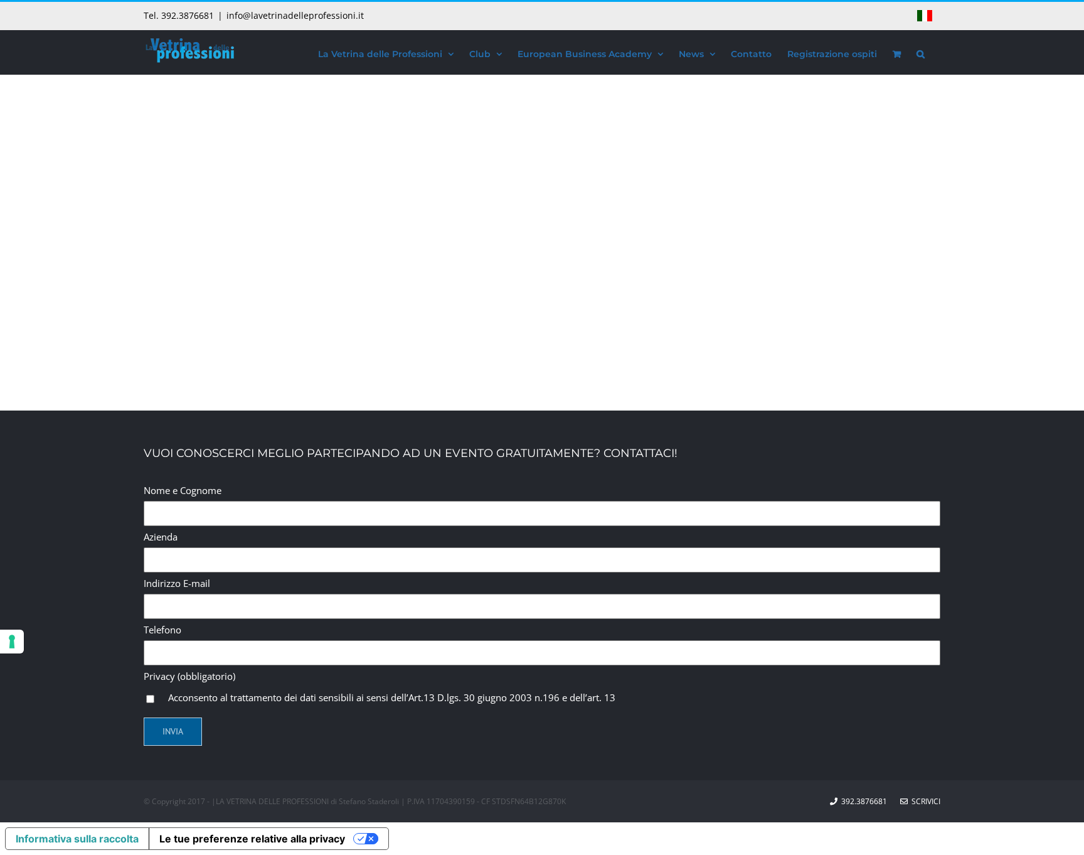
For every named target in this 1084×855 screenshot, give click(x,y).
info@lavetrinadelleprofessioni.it (295, 15)
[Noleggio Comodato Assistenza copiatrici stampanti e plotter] (181, 259)
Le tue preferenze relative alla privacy (252, 838)
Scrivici (924, 801)
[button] (921, 52)
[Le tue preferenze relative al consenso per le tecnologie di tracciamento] (12, 641)
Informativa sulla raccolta (77, 838)
